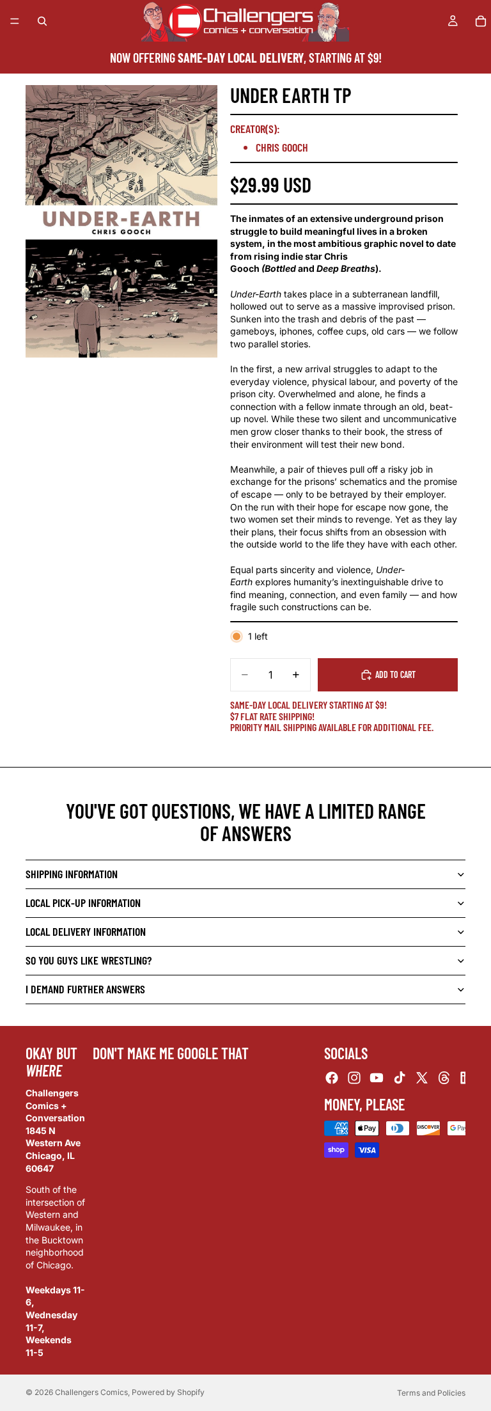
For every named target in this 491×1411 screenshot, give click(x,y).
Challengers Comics (91, 1392)
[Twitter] (422, 1077)
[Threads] (444, 1077)
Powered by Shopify (168, 1392)
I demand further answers (85, 989)
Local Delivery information (86, 931)
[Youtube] (376, 1077)
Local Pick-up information (83, 902)
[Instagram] (354, 1077)
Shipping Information (72, 874)
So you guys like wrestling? (89, 960)
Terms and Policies (431, 1393)
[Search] (42, 21)
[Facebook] (331, 1077)
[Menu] (14, 21)
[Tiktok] (399, 1077)
